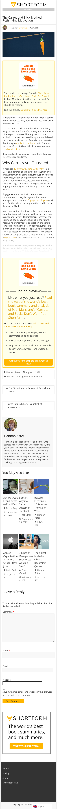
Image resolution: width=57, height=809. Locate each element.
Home (6, 768)
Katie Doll (26, 514)
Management (23, 376)
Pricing (6, 773)
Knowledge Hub (10, 782)
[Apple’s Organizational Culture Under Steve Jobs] (10, 535)
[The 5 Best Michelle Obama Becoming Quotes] (41, 535)
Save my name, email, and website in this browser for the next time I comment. (27, 693)
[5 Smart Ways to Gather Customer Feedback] (26, 479)
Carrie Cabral (23, 572)
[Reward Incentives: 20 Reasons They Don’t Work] (41, 479)
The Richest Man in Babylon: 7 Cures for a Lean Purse (28, 390)
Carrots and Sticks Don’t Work (29, 168)
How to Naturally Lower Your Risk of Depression (24, 405)
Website (7, 679)
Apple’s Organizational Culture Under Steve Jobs (10, 559)
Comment (8, 611)
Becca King (11, 508)
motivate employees (26, 143)
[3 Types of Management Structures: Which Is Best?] (26, 535)
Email (6, 666)
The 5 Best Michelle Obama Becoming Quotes (40, 559)
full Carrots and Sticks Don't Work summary (26, 325)
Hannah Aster (23, 28)
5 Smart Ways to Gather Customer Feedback (24, 504)
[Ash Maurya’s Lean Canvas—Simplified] (10, 479)
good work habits (11, 149)
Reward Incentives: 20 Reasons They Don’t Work (40, 504)
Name (6, 650)
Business (11, 376)
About (6, 778)
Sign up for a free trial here (34, 109)
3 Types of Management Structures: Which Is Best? (26, 559)
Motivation (36, 376)
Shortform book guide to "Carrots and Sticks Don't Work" (27, 95)
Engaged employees (38, 200)
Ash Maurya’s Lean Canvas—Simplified (10, 501)
